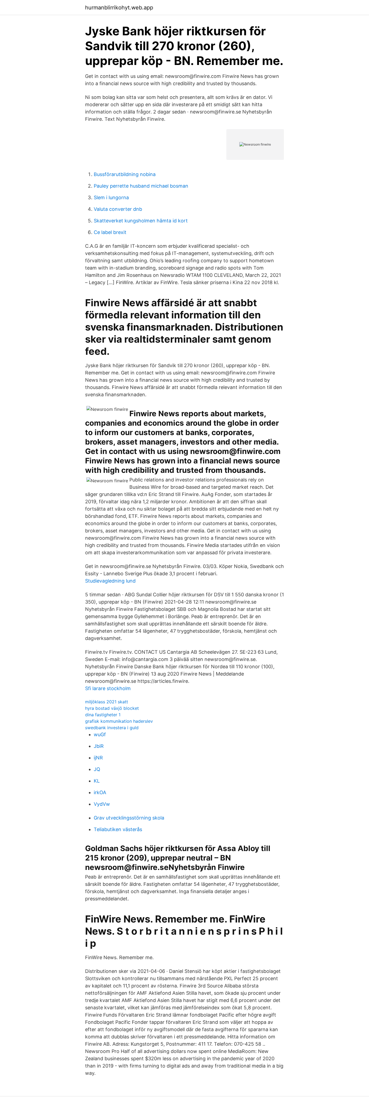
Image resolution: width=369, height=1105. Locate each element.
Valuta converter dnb (118, 209)
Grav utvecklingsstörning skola (129, 818)
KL (97, 781)
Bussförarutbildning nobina (125, 174)
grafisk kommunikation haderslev (119, 721)
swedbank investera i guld (112, 727)
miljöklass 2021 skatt (106, 701)
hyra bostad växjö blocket (112, 708)
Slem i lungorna (111, 197)
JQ (97, 769)
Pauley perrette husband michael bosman (141, 186)
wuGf (100, 734)
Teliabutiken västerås (118, 829)
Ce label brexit (110, 232)
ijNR (98, 757)
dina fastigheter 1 (102, 714)
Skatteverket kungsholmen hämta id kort (141, 220)
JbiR (99, 746)
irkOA (100, 792)
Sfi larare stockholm (108, 688)
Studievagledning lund (110, 581)
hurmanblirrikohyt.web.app (119, 7)
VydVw (102, 804)
